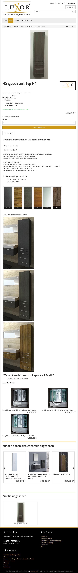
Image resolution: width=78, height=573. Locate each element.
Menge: (4, 119)
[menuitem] (53, 3)
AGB (42, 547)
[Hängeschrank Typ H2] (63, 462)
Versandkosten (34, 571)
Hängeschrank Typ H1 (20, 523)
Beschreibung (8, 133)
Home (5, 20)
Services (16, 20)
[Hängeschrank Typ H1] (39, 54)
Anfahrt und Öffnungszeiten (11, 555)
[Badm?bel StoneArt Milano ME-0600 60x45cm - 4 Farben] (39, 462)
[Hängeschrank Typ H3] (67, 26)
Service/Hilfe (70, 3)
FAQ (32, 20)
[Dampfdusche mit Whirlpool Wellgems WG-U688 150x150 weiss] (19, 424)
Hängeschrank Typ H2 (61, 474)
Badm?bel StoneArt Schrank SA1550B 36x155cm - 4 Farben (12, 476)
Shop (10, 20)
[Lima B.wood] (18, 242)
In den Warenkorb (39, 127)
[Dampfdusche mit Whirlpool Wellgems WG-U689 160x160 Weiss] (58, 398)
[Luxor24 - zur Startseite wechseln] (16, 9)
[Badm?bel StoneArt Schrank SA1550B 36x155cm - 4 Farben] (14, 462)
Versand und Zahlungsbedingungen (51, 541)
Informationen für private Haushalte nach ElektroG (18, 559)
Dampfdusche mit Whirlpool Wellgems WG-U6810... (19, 410)
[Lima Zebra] (18, 347)
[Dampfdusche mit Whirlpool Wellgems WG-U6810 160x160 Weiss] (19, 398)
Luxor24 (16, 26)
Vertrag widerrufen (46, 539)
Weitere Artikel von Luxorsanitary (18, 378)
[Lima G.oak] (18, 295)
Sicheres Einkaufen (9, 561)
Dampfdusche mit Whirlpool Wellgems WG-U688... (18, 436)
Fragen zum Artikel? (10, 96)
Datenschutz (44, 545)
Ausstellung (25, 20)
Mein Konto (53, 3)
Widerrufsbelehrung (47, 543)
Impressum (6, 567)
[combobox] (39, 123)
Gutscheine (44, 536)
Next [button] (74, 468)
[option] (14, 468)
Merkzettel (61, 3)
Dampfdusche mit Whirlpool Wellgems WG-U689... (57, 410)
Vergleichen (8, 100)
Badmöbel (30, 26)
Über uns (6, 563)
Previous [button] (4, 468)
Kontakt (5, 565)
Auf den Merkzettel (10, 98)
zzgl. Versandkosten (14, 116)
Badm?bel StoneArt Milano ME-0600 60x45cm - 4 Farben (39, 476)
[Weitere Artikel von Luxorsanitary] (68, 85)
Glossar (5, 557)
